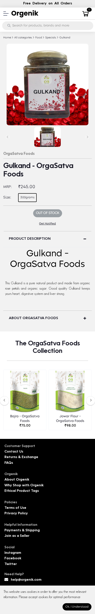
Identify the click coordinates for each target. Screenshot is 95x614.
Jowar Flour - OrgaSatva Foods (70, 419)
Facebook (12, 558)
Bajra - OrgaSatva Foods (25, 419)
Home (7, 37)
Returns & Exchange (21, 457)
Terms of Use (15, 508)
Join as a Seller (16, 536)
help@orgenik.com (26, 580)
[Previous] (8, 137)
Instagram (12, 553)
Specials (50, 37)
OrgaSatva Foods (19, 154)
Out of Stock (47, 213)
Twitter (10, 564)
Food (38, 37)
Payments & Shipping (22, 530)
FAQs (8, 463)
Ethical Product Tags (21, 491)
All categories (23, 37)
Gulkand (64, 37)
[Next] (87, 137)
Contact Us (13, 451)
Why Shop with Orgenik (24, 485)
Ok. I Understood (77, 606)
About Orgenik (16, 479)
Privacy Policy (16, 513)
